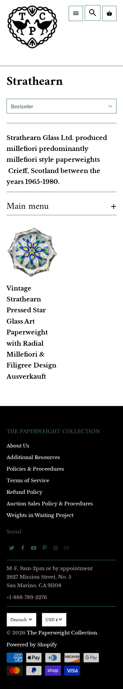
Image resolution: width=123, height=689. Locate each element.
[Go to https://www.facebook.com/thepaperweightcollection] (22, 547)
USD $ (51, 619)
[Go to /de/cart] (109, 13)
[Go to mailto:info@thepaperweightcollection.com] (66, 547)
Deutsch (19, 619)
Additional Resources (33, 457)
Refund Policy (24, 492)
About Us (17, 446)
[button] (76, 13)
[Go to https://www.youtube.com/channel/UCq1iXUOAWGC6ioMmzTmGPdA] (33, 547)
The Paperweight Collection (62, 633)
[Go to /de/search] (92, 13)
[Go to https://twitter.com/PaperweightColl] (11, 547)
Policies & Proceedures (35, 469)
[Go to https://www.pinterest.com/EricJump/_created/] (44, 547)
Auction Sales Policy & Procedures (49, 504)
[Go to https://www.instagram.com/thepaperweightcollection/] (55, 547)
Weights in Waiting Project (39, 515)
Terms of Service (27, 480)
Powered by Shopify (31, 645)
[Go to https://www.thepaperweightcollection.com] (32, 33)
